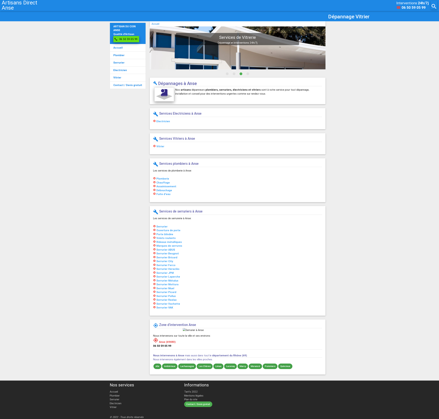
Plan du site (190, 399)
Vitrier (113, 407)
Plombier (115, 395)
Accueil (155, 23)
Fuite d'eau (163, 194)
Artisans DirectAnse (19, 5)
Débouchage (164, 190)
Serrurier (114, 399)
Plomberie (162, 178)
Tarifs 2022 (191, 391)
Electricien (115, 403)
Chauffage (163, 182)
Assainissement (166, 186)
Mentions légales (193, 395)
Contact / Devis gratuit (198, 404)
